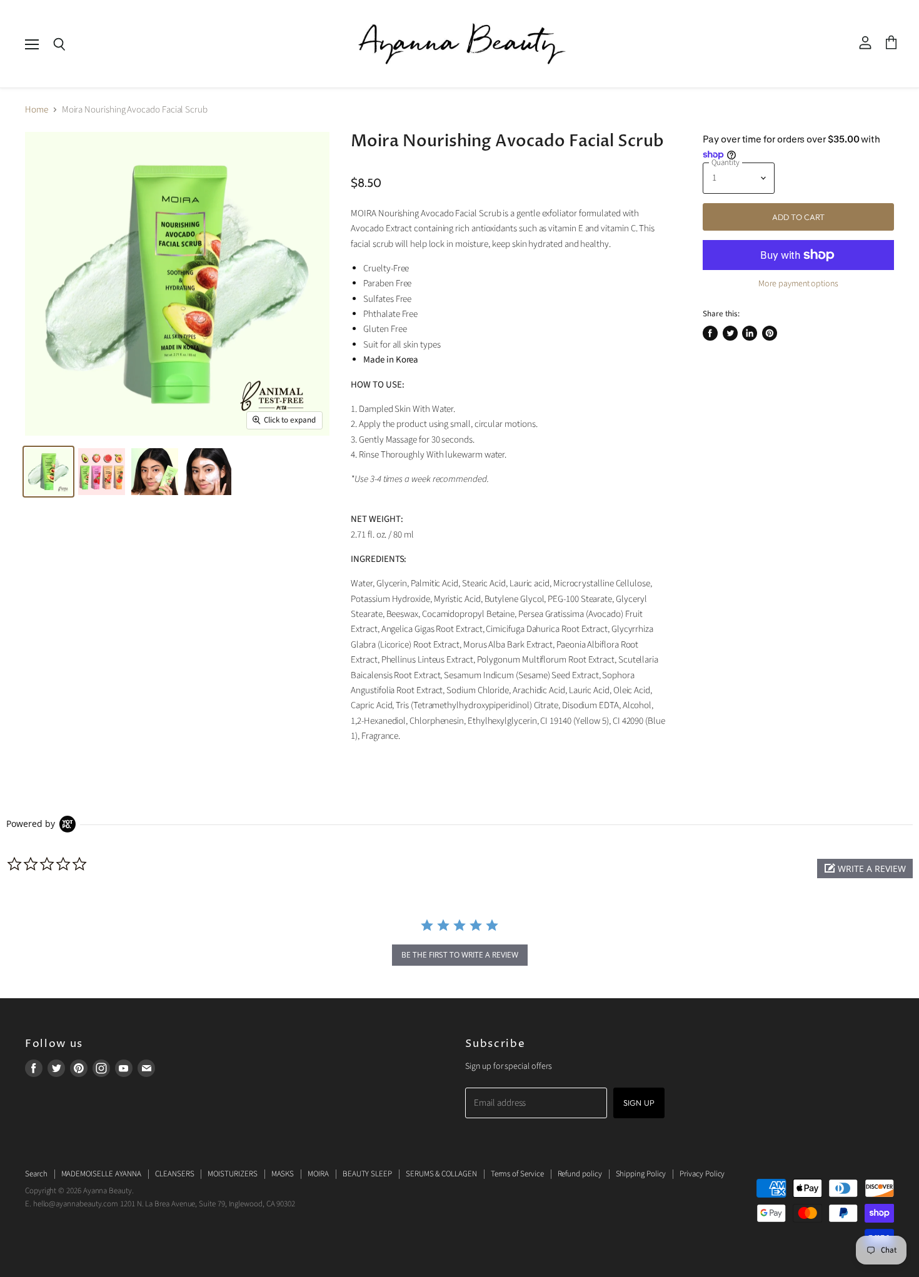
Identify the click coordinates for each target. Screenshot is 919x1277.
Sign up (639, 1103)
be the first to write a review (459, 954)
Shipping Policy (641, 1173)
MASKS (282, 1173)
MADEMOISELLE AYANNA (101, 1173)
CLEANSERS (174, 1173)
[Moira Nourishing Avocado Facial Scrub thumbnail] (48, 471)
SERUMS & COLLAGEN (441, 1173)
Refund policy (580, 1173)
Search (36, 1173)
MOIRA (318, 1173)
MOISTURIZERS (232, 1173)
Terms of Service (517, 1173)
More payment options (798, 284)
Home (36, 109)
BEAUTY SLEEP (367, 1173)
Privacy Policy (702, 1173)
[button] (865, 868)
